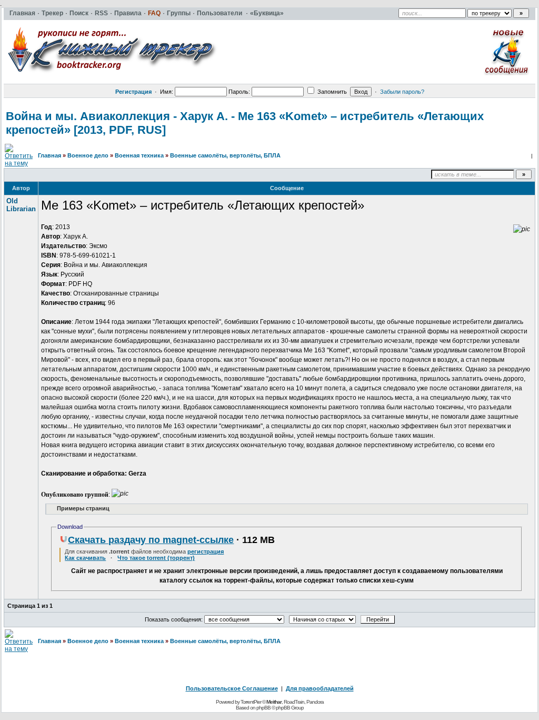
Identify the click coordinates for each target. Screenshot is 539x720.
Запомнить (331, 91)
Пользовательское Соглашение (232, 688)
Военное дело (87, 155)
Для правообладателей (320, 688)
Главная (49, 155)
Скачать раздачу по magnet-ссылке (151, 540)
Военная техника (139, 155)
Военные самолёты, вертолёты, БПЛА (225, 155)
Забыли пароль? (402, 91)
